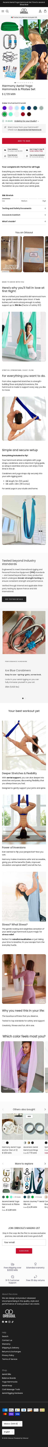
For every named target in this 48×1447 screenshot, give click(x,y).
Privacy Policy (8, 1353)
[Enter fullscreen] (19, 267)
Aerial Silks (6, 1372)
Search (5, 1334)
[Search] (8, 9)
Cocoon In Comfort (11, 213)
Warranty (6, 1342)
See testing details (14, 597)
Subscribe (24, 1249)
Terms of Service (9, 1357)
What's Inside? (9, 219)
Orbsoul (10, 1436)
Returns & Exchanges (11, 1349)
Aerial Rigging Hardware (12, 1391)
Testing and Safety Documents (16, 206)
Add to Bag (24, 139)
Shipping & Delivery (10, 1346)
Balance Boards (9, 1376)
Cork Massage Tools (11, 1387)
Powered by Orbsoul (21, 1436)
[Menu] (3, 9)
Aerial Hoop (7, 1383)
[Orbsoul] (24, 9)
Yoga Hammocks (9, 1379)
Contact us (7, 1338)
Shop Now (38, 3)
